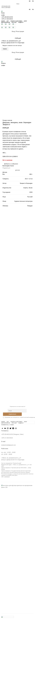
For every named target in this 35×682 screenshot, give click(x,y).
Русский (29, 196)
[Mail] (16, 429)
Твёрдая (29, 206)
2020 (30, 192)
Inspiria (25, 187)
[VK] (5, 429)
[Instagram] (8, 429)
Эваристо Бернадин (26, 183)
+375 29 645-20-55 (5, 6)
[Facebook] (13, 429)
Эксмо (30, 187)
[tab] (17, 170)
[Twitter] (10, 429)
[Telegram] (2, 429)
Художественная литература (23, 201)
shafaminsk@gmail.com (8, 445)
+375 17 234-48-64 (5, 7)
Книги (12, 165)
